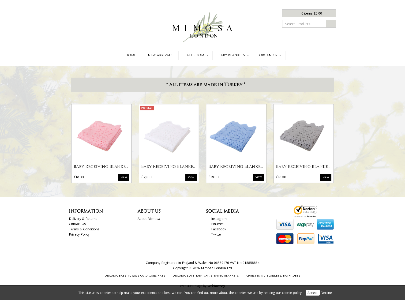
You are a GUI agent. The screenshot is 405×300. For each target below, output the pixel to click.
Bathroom (194, 55)
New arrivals (160, 55)
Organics (268, 55)
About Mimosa (149, 218)
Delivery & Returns (83, 218)
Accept (313, 292)
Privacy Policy (79, 234)
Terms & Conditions (84, 229)
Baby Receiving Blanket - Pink (108, 166)
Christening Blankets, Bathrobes (273, 275)
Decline (326, 292)
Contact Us (77, 223)
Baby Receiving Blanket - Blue (242, 166)
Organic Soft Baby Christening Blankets (206, 275)
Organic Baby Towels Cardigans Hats (135, 275)
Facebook (218, 229)
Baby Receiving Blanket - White (177, 166)
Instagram (219, 218)
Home (130, 55)
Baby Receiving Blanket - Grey (310, 166)
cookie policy (292, 292)
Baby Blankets (231, 55)
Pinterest (218, 223)
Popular (147, 108)
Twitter (216, 234)
